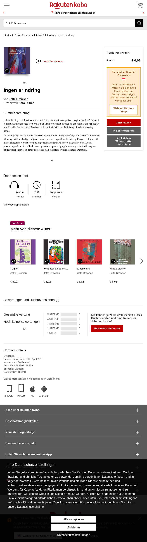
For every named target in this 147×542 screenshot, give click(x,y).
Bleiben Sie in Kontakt (20, 443)
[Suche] (139, 23)
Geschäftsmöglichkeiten (21, 421)
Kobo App (13, 204)
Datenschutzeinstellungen (73, 534)
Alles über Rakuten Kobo (22, 410)
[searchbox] (73, 23)
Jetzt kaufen (123, 122)
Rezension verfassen (107, 328)
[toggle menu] (7, 5)
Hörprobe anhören (52, 61)
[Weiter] (141, 261)
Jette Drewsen (18, 99)
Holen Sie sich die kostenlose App (28, 454)
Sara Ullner (26, 103)
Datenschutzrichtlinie (30, 506)
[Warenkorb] (139, 5)
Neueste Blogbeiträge (20, 432)
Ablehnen (73, 527)
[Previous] (3, 13)
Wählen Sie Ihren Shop (123, 110)
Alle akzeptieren (73, 519)
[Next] (143, 13)
